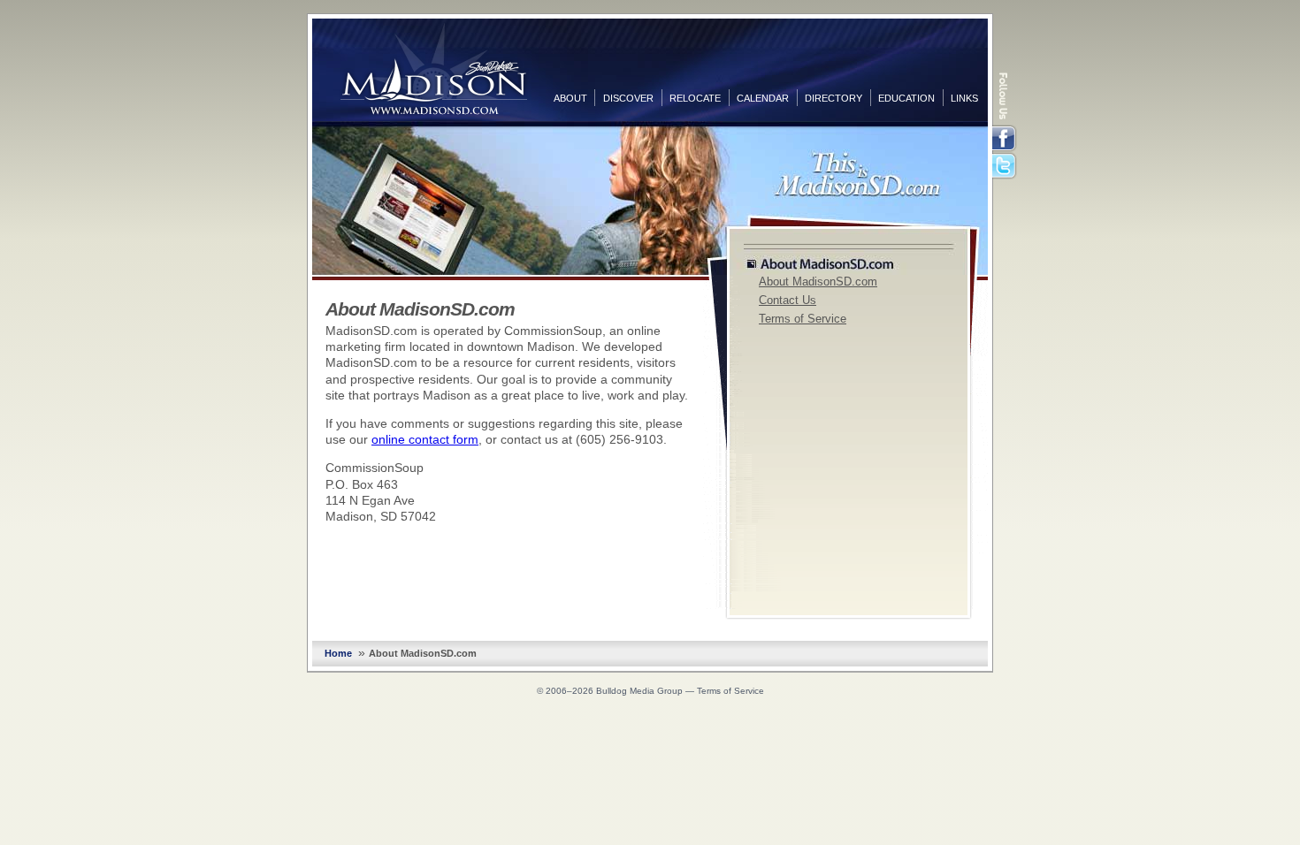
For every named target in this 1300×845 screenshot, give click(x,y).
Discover (628, 98)
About (570, 98)
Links (964, 98)
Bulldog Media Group (639, 691)
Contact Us (787, 300)
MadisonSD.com (434, 69)
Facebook (1005, 139)
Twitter (1005, 167)
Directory (833, 98)
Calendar (763, 98)
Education (906, 98)
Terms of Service (802, 319)
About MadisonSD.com (818, 282)
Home (338, 653)
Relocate (695, 98)
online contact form (424, 439)
